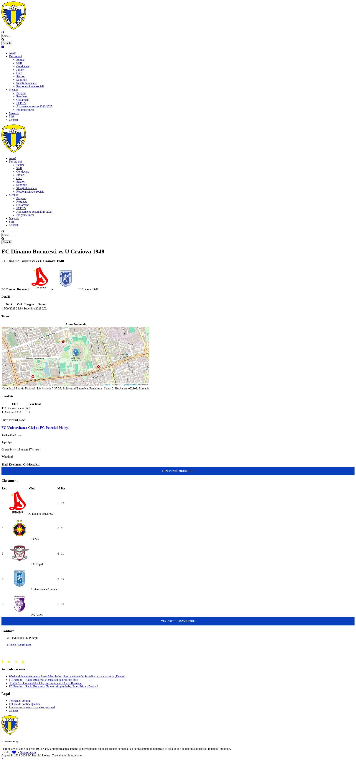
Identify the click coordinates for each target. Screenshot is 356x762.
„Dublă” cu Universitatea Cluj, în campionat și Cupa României (45, 683)
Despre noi (15, 56)
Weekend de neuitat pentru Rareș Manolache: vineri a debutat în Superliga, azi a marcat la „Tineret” (67, 676)
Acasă (12, 53)
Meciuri (13, 89)
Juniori (20, 69)
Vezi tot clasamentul (178, 621)
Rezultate (21, 96)
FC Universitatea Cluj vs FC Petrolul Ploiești (35, 428)
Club (19, 73)
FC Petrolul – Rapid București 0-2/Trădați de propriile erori (43, 679)
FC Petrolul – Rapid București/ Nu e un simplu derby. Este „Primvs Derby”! (53, 686)
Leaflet (107, 384)
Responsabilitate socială (30, 86)
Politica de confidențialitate (24, 704)
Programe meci (25, 109)
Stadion (20, 76)
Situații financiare (26, 83)
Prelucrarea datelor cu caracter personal (32, 707)
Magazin (14, 113)
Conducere (22, 66)
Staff (19, 63)
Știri (11, 116)
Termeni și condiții (20, 700)
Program (21, 93)
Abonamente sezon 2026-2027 (34, 106)
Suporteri (21, 79)
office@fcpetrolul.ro (19, 644)
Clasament (22, 99)
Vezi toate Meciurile (178, 471)
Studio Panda (28, 752)
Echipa (20, 59)
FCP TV (21, 103)
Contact (13, 119)
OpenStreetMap (130, 384)
